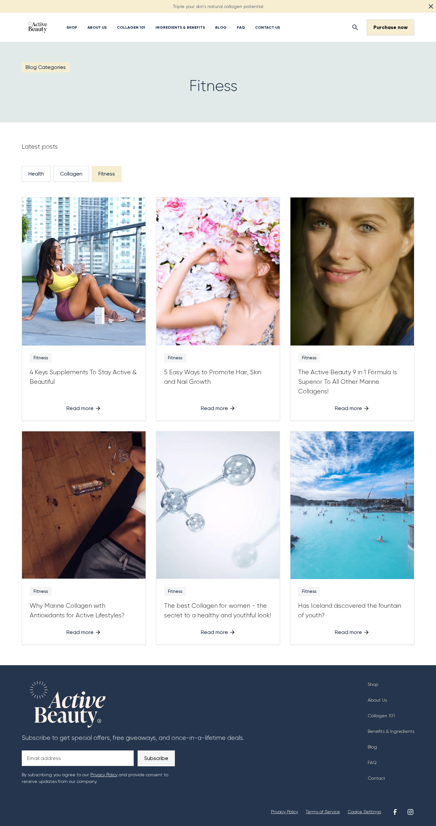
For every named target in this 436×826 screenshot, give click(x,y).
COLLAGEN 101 (131, 27)
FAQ (241, 27)
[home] (38, 27)
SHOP (71, 27)
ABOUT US (97, 27)
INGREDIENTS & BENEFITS (180, 27)
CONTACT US (267, 27)
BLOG (221, 27)
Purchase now (390, 27)
